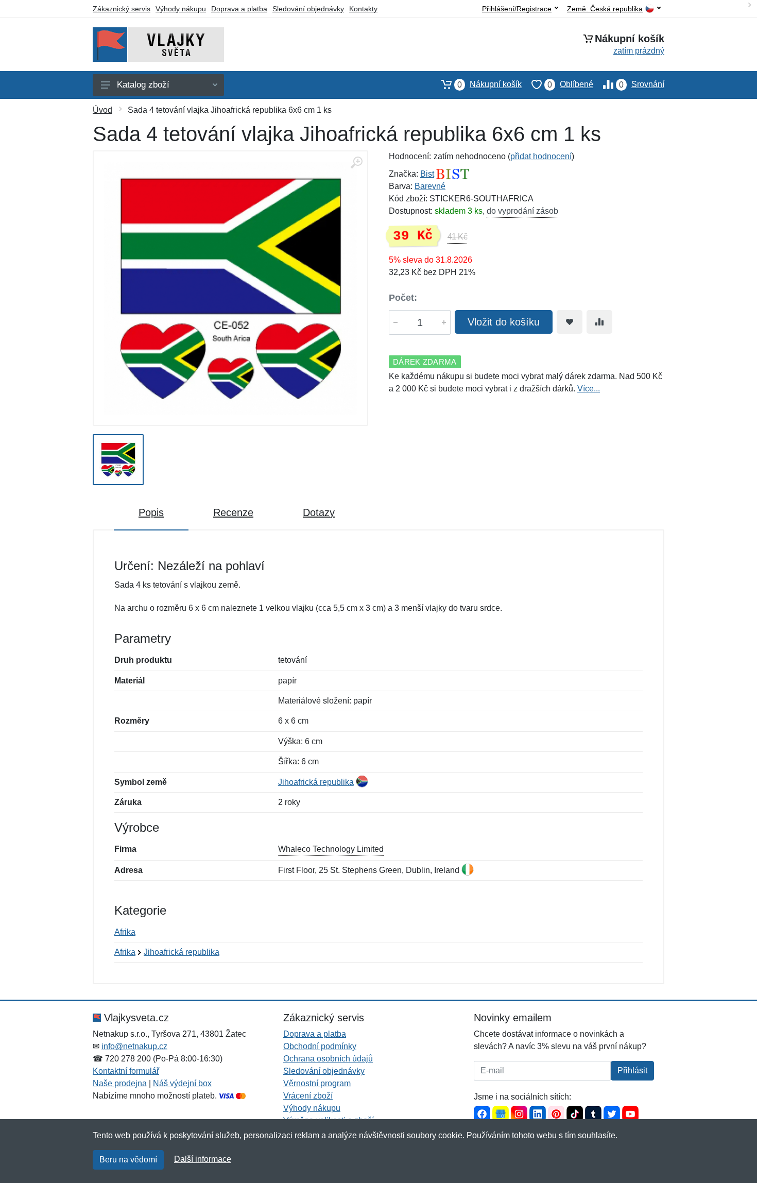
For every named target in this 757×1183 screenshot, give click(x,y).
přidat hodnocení (541, 156)
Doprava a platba (239, 9)
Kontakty (363, 9)
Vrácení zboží (308, 1095)
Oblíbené (570, 84)
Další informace (202, 1159)
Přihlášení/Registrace (517, 8)
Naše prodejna (120, 1083)
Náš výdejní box (182, 1083)
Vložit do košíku (504, 322)
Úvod (102, 110)
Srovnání (641, 84)
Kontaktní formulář (126, 1071)
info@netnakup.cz (134, 1046)
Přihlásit (632, 1070)
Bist (427, 173)
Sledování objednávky (308, 9)
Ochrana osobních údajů (328, 1058)
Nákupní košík (489, 84)
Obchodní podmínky (319, 1046)
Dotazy (319, 512)
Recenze (233, 512)
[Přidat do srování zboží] (599, 322)
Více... (588, 388)
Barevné (430, 186)
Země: (605, 9)
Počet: (403, 298)
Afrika (124, 932)
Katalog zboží (143, 85)
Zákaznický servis (121, 9)
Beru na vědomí (128, 1159)
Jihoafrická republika (316, 782)
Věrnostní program (317, 1083)
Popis (151, 512)
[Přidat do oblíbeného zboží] (569, 322)
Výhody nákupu (181, 9)
